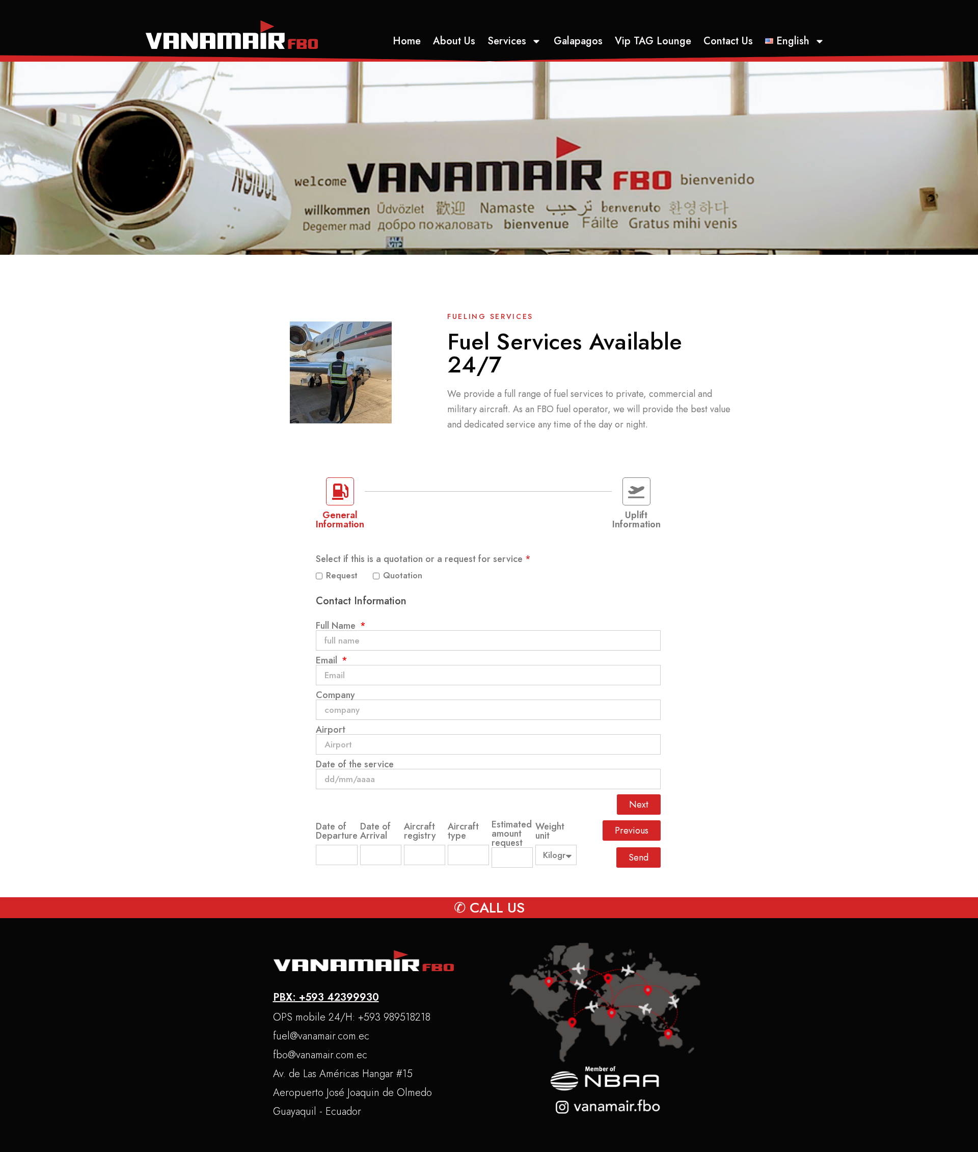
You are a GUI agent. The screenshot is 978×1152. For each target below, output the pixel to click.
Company (335, 695)
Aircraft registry (420, 831)
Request (347, 576)
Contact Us (728, 41)
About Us (454, 41)
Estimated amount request (512, 833)
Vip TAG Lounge (653, 41)
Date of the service (355, 764)
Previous (631, 830)
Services (506, 41)
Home (407, 41)
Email (328, 660)
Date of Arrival (375, 831)
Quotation (402, 576)
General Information (340, 520)
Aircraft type (463, 831)
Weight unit (549, 831)
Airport (330, 729)
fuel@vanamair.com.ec (321, 1036)
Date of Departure (337, 831)
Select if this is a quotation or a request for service (423, 559)
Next (638, 804)
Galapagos (578, 41)
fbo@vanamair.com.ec (320, 1055)
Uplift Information (636, 520)
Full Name (337, 625)
